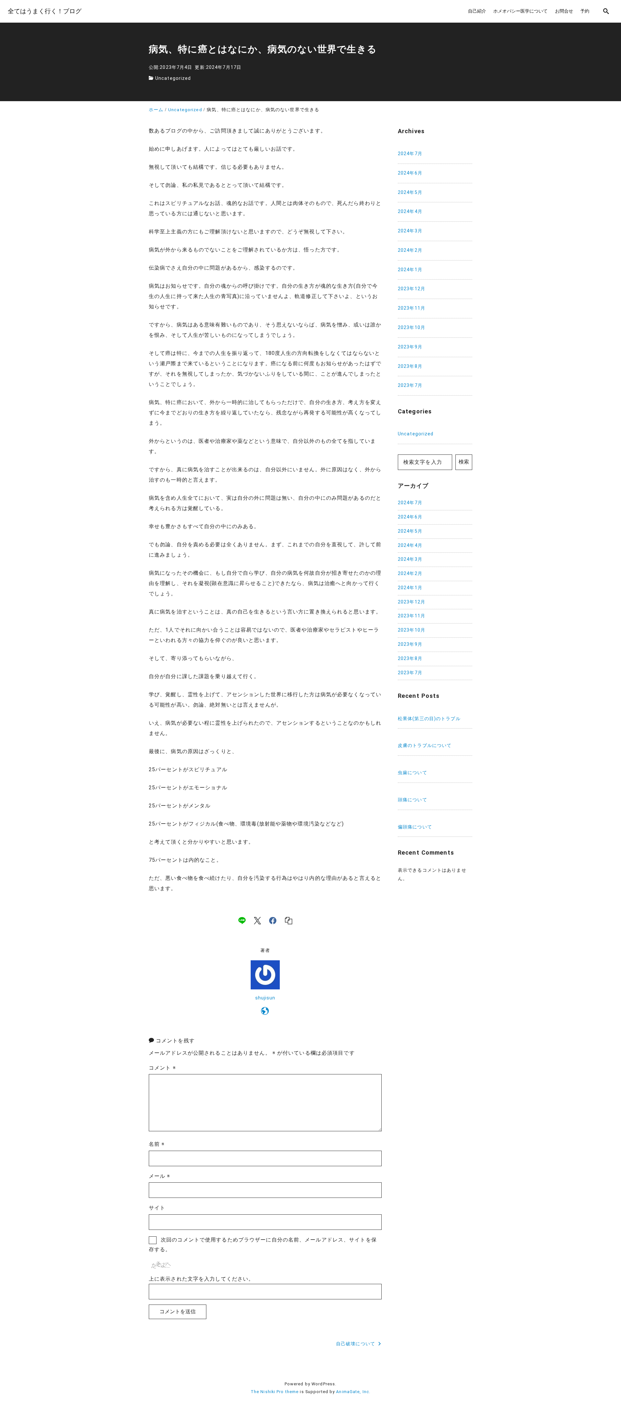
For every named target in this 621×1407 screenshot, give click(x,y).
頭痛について (412, 800)
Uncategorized (173, 78)
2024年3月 (410, 231)
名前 (157, 1144)
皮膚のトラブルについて (425, 746)
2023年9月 (410, 347)
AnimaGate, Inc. (353, 1391)
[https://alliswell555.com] (265, 1012)
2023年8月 (410, 366)
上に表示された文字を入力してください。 (201, 1279)
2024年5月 (410, 192)
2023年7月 (410, 385)
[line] (241, 920)
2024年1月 (410, 269)
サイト (157, 1208)
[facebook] (273, 920)
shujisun (265, 998)
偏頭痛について (415, 827)
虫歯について (412, 773)
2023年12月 (411, 289)
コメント (162, 1068)
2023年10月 (411, 327)
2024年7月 (410, 153)
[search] (606, 11)
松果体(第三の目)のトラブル (429, 718)
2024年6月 (410, 173)
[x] (257, 920)
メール (159, 1176)
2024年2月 (410, 250)
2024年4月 (410, 211)
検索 (464, 462)
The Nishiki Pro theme (275, 1391)
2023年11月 (411, 308)
